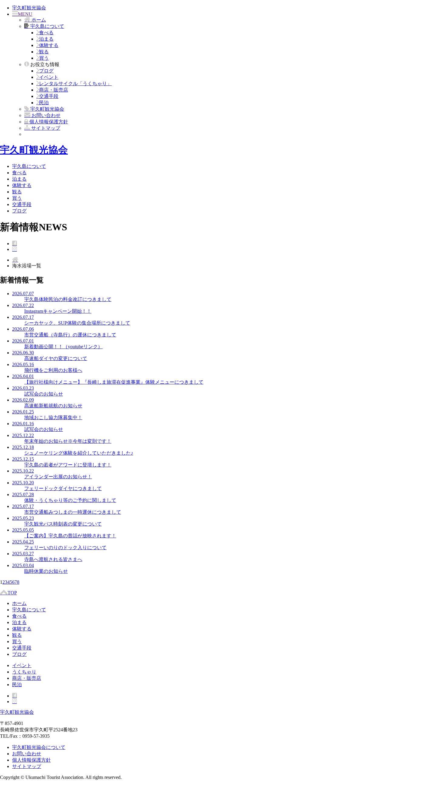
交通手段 (48, 96)
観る (44, 51)
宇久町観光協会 (29, 7)
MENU (25, 14)
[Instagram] (14, 249)
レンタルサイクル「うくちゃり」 (75, 83)
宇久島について (29, 166)
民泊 (44, 102)
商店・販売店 (53, 89)
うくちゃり (24, 671)
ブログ (46, 70)
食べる (46, 32)
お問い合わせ (26, 753)
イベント (48, 77)
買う (44, 58)
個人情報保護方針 (31, 760)
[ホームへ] (15, 259)
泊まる (46, 39)
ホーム (19, 603)
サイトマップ (26, 766)
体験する (48, 45)
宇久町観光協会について (38, 747)
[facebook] (14, 243)
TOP (12, 592)
